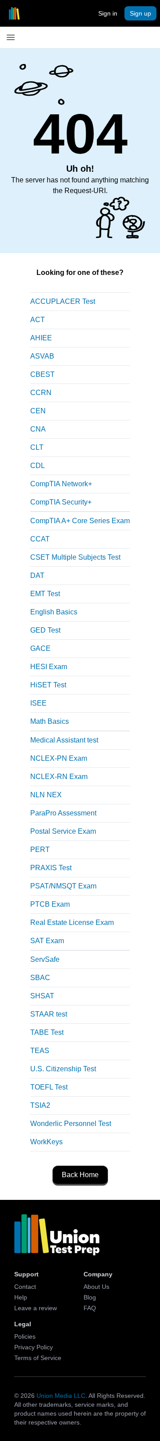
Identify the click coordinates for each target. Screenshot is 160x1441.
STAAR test (48, 1014)
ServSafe (45, 959)
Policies (25, 1336)
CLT (37, 447)
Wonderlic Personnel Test (70, 1123)
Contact (25, 1286)
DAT (37, 575)
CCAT (40, 539)
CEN (38, 411)
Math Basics (49, 721)
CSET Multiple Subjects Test (75, 557)
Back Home (80, 1175)
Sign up (140, 13)
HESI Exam (48, 666)
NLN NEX (46, 795)
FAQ (90, 1308)
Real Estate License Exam (72, 922)
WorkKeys (46, 1142)
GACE (40, 648)
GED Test (45, 630)
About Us (96, 1286)
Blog (90, 1297)
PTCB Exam (50, 904)
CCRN (41, 392)
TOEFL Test (49, 1087)
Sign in (107, 13)
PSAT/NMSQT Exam (63, 886)
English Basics (53, 612)
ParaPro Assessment (63, 813)
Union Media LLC (60, 1395)
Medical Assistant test (64, 740)
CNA (38, 429)
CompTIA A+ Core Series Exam (80, 521)
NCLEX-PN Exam (58, 758)
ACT (37, 319)
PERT (40, 849)
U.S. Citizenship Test (63, 1069)
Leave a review (35, 1308)
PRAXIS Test (51, 868)
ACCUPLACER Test (62, 301)
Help (20, 1297)
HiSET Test (48, 685)
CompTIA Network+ (61, 484)
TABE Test (47, 1032)
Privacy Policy (33, 1347)
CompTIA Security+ (61, 502)
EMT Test (45, 593)
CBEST (42, 374)
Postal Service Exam (63, 831)
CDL (37, 465)
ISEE (38, 703)
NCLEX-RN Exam (59, 776)
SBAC (40, 977)
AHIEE (41, 338)
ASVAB (42, 356)
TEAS (39, 1050)
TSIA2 (40, 1105)
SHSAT (42, 996)
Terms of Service (37, 1357)
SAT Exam (47, 941)
